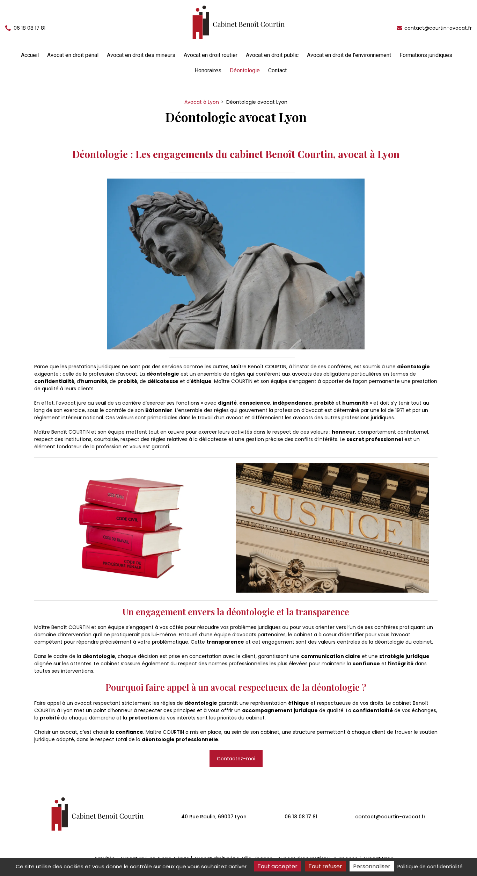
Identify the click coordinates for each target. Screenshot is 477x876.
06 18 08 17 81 (301, 816)
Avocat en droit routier (210, 55)
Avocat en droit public (272, 55)
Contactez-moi (236, 758)
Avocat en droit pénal (72, 55)
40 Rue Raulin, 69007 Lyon (214, 816)
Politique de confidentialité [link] (430, 866)
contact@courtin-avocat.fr (437, 27)
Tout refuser (325, 866)
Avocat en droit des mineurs (141, 55)
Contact (277, 70)
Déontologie (245, 70)
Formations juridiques (425, 55)
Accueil (30, 55)
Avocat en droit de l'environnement (349, 55)
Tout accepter (277, 866)
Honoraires (208, 70)
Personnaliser (371, 866)
